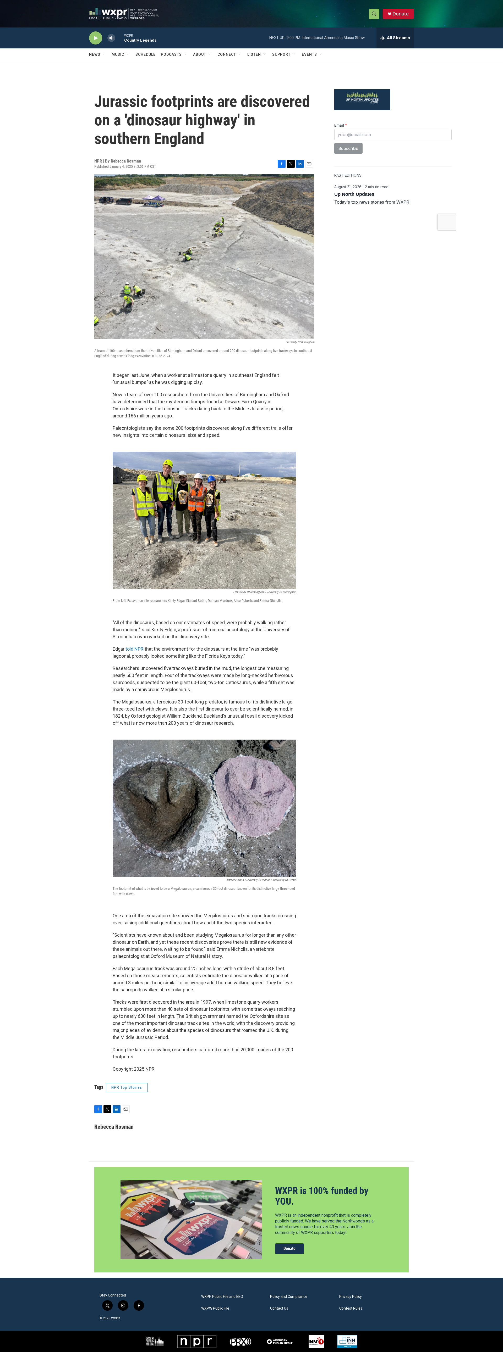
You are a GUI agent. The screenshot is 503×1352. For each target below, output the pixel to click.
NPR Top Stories (126, 1087)
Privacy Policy (350, 1297)
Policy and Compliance (288, 1297)
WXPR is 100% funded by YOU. (321, 1196)
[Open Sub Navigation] (104, 54)
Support (281, 54)
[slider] (120, 38)
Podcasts (171, 54)
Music (118, 54)
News (94, 54)
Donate (400, 13)
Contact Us (279, 1308)
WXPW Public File (215, 1308)
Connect (226, 54)
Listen (254, 54)
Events (309, 54)
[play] (95, 38)
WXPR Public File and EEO (222, 1297)
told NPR (134, 649)
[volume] (111, 38)
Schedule (145, 54)
